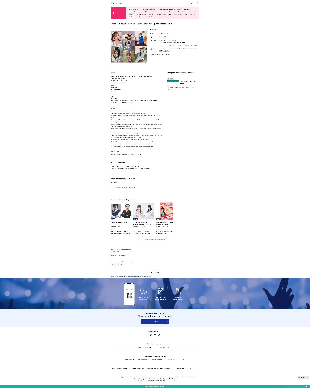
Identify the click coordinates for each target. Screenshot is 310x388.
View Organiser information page (155, 239)
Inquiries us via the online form (125, 187)
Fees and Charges (165, 347)
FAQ (182, 359)
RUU (160, 51)
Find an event (128, 359)
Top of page (156, 272)
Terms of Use (180, 368)
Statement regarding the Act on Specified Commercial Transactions (152, 368)
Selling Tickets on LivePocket (145, 347)
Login (197, 3)
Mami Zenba (183, 48)
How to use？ (172, 359)
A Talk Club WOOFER (116, 251)
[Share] (194, 23)
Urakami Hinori (192, 48)
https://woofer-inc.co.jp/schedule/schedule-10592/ (125, 154)
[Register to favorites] (198, 23)
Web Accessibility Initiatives (119, 368)
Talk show (120, 264)
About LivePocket (157, 359)
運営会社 (192, 368)
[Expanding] (129, 47)
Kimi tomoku (162, 48)
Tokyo (113, 258)
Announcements (142, 359)
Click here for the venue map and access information (183, 45)
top (113, 276)
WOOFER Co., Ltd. (164, 54)
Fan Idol (113, 264)
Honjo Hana (166, 51)
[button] (183, 83)
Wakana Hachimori (172, 48)
